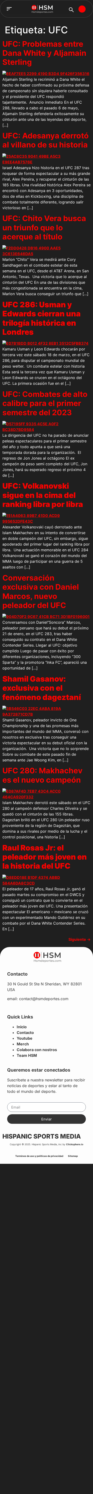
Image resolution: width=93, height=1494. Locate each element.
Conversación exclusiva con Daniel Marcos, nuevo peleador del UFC (40, 591)
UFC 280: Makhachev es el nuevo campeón (42, 775)
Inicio (22, 1026)
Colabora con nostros (37, 1049)
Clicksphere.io (74, 1144)
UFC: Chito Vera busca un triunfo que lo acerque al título (44, 227)
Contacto (25, 1032)
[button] (9, 9)
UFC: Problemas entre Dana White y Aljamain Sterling (44, 53)
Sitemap (73, 1156)
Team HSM (27, 1055)
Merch (23, 1044)
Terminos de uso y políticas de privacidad (39, 1156)
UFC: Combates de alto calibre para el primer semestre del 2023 (45, 403)
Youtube (24, 1038)
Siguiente (79, 939)
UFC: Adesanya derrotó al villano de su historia (45, 140)
